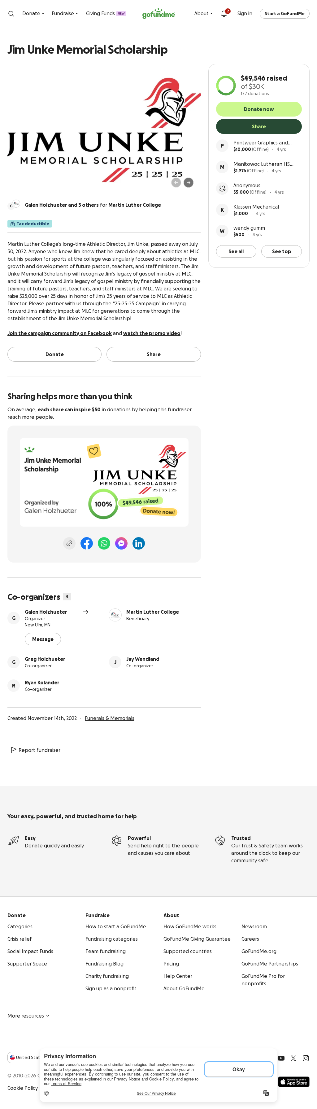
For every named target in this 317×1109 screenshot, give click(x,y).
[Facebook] (86, 543)
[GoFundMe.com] (158, 13)
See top (281, 251)
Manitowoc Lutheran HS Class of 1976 (261, 164)
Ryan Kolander (42, 682)
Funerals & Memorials (109, 718)
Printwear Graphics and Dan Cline (260, 143)
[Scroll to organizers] (16, 203)
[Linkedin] (138, 543)
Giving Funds (105, 13)
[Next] (188, 183)
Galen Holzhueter (46, 612)
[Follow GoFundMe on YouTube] (281, 1058)
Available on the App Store (294, 1081)
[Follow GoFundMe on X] (293, 1058)
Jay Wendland (142, 659)
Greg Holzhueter (45, 659)
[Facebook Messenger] (121, 543)
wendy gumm (249, 228)
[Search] (11, 13)
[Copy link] (69, 543)
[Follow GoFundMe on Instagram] (306, 1058)
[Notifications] (224, 13)
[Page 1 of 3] (18, 185)
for (93, 205)
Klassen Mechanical (256, 207)
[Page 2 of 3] (24, 185)
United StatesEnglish (39, 1057)
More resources (25, 1015)
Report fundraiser (39, 750)
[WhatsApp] (104, 543)
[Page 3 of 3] (29, 185)
